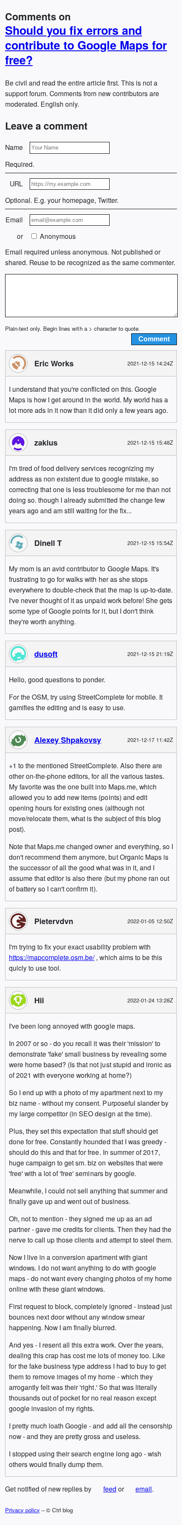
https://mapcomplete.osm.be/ (51, 957)
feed (109, 1489)
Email (14, 219)
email (143, 1489)
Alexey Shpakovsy (67, 739)
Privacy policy (22, 1510)
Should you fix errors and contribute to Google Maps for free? (86, 45)
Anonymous (57, 236)
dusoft (46, 653)
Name (14, 147)
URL (16, 183)
